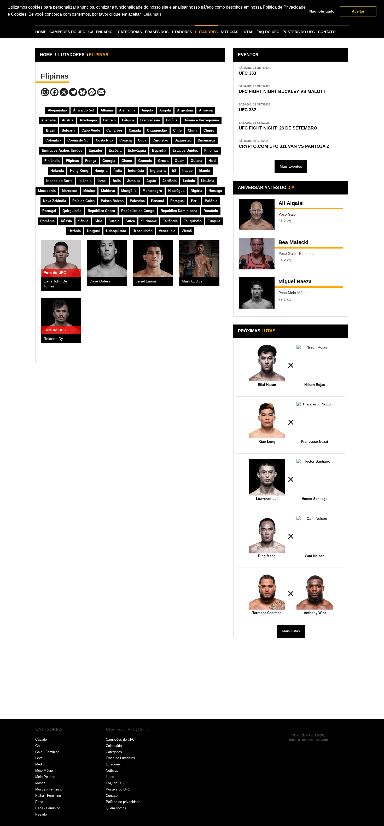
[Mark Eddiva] (199, 258)
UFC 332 (247, 109)
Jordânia (169, 181)
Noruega (215, 191)
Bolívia (171, 120)
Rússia (66, 221)
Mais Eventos (291, 166)
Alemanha (127, 110)
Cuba (142, 140)
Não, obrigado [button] (322, 11)
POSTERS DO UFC (298, 32)
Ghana (126, 161)
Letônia (189, 181)
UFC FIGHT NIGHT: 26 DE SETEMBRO (278, 128)
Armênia (206, 110)
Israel (102, 181)
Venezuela (167, 231)
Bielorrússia (150, 120)
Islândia (85, 181)
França (90, 161)
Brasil (50, 130)
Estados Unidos (185, 150)
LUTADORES (206, 32)
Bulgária (68, 130)
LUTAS (247, 32)
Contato (112, 796)
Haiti (212, 161)
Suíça (130, 221)
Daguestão (182, 140)
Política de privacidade (123, 802)
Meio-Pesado (45, 777)
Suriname (149, 221)
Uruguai (93, 231)
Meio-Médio (44, 770)
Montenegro (152, 191)
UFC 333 (247, 73)
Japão (151, 181)
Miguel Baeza (295, 281)
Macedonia (47, 191)
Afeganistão (57, 110)
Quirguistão (72, 211)
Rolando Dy (53, 339)
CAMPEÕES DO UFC (67, 32)
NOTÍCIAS (229, 32)
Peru (195, 201)
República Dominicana (179, 211)
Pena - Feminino (47, 808)
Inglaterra (158, 171)
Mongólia (128, 191)
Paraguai (177, 201)
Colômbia (53, 140)
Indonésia (136, 171)
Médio (39, 764)
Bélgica (128, 120)
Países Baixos (112, 201)
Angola (147, 110)
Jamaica (133, 181)
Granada (145, 161)
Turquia (214, 221)
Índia (118, 171)
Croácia (125, 140)
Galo (38, 746)
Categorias (114, 752)
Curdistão (160, 140)
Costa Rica (104, 140)
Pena (39, 802)
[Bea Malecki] (257, 253)
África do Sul (83, 110)
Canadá (135, 130)
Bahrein (109, 120)
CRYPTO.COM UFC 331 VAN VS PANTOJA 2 (284, 146)
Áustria (67, 120)
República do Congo (137, 211)
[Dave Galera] (107, 258)
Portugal (49, 211)
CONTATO (327, 32)
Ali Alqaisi (291, 203)
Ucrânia (74, 231)
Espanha (159, 150)
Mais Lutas (291, 631)
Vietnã (187, 231)
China (192, 130)
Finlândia (52, 161)
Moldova (108, 191)
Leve (39, 758)
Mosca (40, 783)
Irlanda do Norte (59, 181)
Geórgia (108, 161)
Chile (177, 130)
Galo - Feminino (47, 752)
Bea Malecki (293, 242)
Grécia (163, 161)
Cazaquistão (157, 130)
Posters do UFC (118, 789)
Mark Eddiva (192, 281)
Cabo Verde (91, 130)
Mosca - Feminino (48, 789)
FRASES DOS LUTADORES (168, 32)
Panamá (157, 201)
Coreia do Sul (78, 140)
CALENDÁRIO (100, 32)
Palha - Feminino (48, 796)
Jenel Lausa (146, 281)
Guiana (196, 161)
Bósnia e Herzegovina (201, 120)
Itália (117, 181)
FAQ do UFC (115, 783)
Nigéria (196, 191)
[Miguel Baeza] (257, 293)
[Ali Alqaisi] (257, 214)
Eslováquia (137, 150)
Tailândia (170, 221)
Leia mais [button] (152, 14)
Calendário (114, 746)
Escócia (115, 150)
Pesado (41, 814)
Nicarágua (176, 191)
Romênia (47, 221)
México (89, 191)
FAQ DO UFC (268, 32)
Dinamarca (206, 140)
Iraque (187, 171)
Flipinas (72, 161)
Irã (174, 171)
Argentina (185, 110)
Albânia (107, 110)
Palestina (137, 201)
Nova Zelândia (54, 201)
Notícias (112, 770)
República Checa (101, 211)
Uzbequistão (142, 231)
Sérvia (83, 221)
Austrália (48, 120)
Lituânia (207, 181)
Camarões (114, 130)
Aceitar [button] (358, 11)
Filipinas (211, 150)
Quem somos (116, 808)
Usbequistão (116, 231)
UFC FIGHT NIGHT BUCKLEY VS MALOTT (282, 91)
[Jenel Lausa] (153, 258)
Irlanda (204, 171)
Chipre (208, 130)
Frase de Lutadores (120, 758)
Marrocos (69, 191)
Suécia (113, 221)
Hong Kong (79, 171)
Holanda (57, 171)
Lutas (110, 777)
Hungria (101, 171)
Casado (41, 739)
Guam (179, 161)
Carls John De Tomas (55, 283)
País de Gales (83, 201)
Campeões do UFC (120, 739)
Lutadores (113, 764)
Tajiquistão (193, 221)
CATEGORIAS (130, 32)
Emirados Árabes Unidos (62, 150)
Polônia (211, 201)
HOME (40, 32)
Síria (98, 221)
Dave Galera (100, 281)
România (210, 211)
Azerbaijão (88, 120)
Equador (95, 150)
